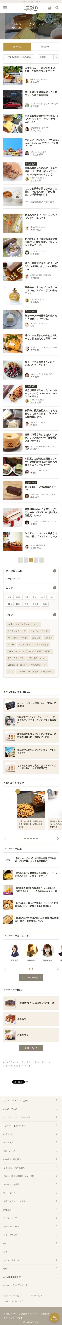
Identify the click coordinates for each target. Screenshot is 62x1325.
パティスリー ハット (37, 658)
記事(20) (17, 46)
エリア (9, 587)
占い (5, 1243)
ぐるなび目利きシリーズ (29, 1314)
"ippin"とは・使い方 (12, 1301)
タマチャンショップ (17, 631)
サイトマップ (8, 1318)
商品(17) (45, 46)
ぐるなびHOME (9, 1314)
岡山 (10, 604)
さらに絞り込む (14, 571)
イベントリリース (11, 1260)
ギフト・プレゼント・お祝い (16, 1100)
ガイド (6, 1252)
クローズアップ (10, 1235)
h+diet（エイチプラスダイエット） (23, 624)
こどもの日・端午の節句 (14, 1168)
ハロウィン (8, 1134)
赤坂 (43, 597)
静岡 (18, 597)
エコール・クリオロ (39, 631)
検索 (57, 7)
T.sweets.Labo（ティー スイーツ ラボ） (35, 672)
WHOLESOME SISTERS (40, 651)
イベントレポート (11, 1226)
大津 (51, 597)
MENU (5, 7)
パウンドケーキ (13, 579)
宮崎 (26, 597)
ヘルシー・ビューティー (14, 1126)
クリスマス (8, 1142)
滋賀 (35, 597)
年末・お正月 (9, 1151)
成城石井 (36, 638)
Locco (10, 672)
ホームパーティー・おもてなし (17, 1117)
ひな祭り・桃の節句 (12, 1159)
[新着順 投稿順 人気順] (48, 57)
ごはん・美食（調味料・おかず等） (19, 1176)
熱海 (45, 604)
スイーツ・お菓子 (11, 1184)
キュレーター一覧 (11, 1296)
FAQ (18, 1318)
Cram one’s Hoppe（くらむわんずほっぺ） (27, 665)
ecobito (11, 645)
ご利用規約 (45, 1314)
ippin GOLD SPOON (12, 1277)
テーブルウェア (10, 1218)
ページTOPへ (31, 1074)
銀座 (18, 604)
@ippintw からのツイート (15, 1285)
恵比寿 (36, 604)
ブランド (10, 614)
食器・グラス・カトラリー (15, 1201)
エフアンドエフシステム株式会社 (33, 645)
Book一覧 (35, 1296)
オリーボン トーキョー (18, 638)
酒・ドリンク (9, 1193)
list (26, 1082)
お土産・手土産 (10, 1109)
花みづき (49, 638)
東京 (10, 597)
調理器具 (7, 1210)
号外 (5, 1268)
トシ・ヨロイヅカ (16, 658)
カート (49, 7)
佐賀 (26, 604)
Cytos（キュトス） (16, 651)
